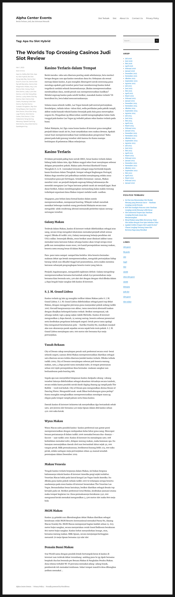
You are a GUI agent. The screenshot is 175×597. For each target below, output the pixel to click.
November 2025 (131, 76)
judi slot (126, 292)
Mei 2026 (128, 64)
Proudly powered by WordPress (58, 587)
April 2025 (129, 93)
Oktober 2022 (130, 168)
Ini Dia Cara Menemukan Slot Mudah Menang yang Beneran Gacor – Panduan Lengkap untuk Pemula (140, 202)
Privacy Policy (152, 18)
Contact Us (137, 18)
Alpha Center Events (34, 18)
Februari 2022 (130, 181)
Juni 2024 (128, 118)
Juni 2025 (128, 88)
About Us (124, 18)
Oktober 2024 (130, 108)
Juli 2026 (128, 59)
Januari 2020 (130, 183)
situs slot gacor (129, 277)
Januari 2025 (130, 101)
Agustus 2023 (130, 143)
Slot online (127, 302)
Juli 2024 (128, 116)
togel (125, 262)
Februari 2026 (130, 69)
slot (124, 257)
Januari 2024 (130, 131)
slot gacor (127, 247)
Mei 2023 (128, 151)
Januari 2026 (130, 71)
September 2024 (131, 111)
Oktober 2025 (130, 79)
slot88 (125, 272)
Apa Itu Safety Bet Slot (24, 74)
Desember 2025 (131, 74)
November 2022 (131, 166)
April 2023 (129, 153)
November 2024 (131, 106)
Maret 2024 (129, 126)
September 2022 (131, 171)
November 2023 (131, 136)
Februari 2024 (130, 128)
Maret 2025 (129, 96)
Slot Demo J (26, 116)
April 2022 (129, 176)
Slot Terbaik (103, 18)
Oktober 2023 (130, 138)
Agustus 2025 (130, 83)
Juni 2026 (128, 61)
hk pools (126, 252)
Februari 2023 (130, 158)
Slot (114, 18)
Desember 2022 (131, 163)
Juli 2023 (128, 146)
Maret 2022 (129, 178)
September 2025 (131, 81)
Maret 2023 (129, 156)
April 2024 (129, 123)
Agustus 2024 (130, 113)
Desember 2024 (131, 103)
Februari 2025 (130, 98)
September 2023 (131, 141)
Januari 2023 (130, 161)
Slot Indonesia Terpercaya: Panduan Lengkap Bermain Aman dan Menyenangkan (138, 215)
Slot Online (20, 71)
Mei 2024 (128, 121)
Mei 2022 (128, 173)
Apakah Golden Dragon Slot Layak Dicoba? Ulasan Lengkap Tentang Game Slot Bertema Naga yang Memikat (141, 227)
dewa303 (126, 287)
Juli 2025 (128, 86)
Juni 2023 (128, 148)
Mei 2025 (128, 91)
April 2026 (129, 66)
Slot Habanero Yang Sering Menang (25, 118)
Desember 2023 (131, 133)
